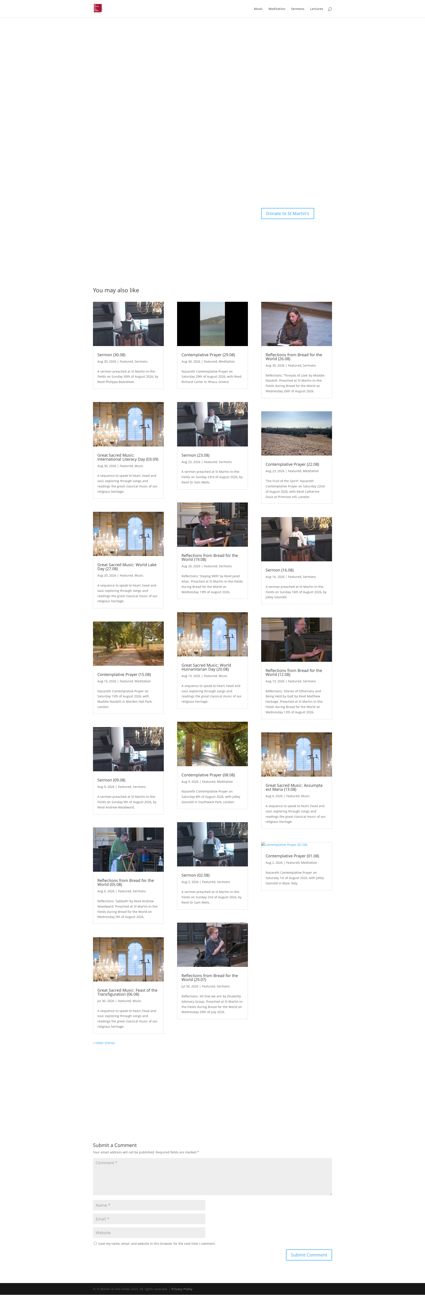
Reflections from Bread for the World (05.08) (125, 882)
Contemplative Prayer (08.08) (208, 774)
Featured (126, 361)
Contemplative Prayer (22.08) (292, 464)
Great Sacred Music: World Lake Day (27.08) (126, 566)
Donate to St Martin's (287, 213)
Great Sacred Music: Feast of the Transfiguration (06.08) (127, 992)
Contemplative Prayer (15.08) (124, 674)
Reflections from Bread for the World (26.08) (294, 356)
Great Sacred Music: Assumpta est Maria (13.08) (294, 787)
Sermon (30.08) (111, 354)
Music (258, 9)
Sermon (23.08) (195, 455)
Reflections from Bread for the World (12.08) (294, 672)
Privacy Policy (181, 1289)
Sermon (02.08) (195, 875)
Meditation (277, 9)
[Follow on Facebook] (267, 190)
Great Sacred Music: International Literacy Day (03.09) (127, 457)
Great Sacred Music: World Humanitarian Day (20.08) (206, 667)
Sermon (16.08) (280, 570)
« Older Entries (104, 1043)
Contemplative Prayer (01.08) (292, 855)
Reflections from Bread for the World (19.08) (210, 557)
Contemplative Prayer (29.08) (208, 354)
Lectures (316, 9)
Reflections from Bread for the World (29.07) (210, 977)
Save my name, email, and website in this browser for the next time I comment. (157, 1243)
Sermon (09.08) (111, 780)
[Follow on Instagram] (276, 190)
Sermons (297, 9)
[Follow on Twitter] (285, 190)
